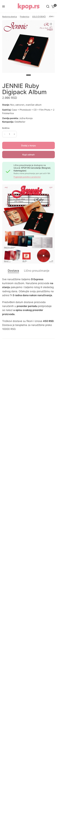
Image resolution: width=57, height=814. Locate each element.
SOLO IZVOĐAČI (39, 16)
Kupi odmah (28, 154)
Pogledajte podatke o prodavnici (27, 177)
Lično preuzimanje (36, 270)
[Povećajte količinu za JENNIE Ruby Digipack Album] (14, 134)
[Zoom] (51, 24)
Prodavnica (24, 16)
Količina (5, 128)
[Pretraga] (47, 6)
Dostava (13, 270)
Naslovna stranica (9, 16)
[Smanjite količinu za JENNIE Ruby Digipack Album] (4, 134)
